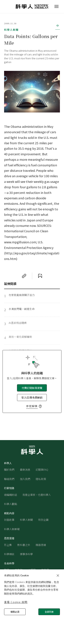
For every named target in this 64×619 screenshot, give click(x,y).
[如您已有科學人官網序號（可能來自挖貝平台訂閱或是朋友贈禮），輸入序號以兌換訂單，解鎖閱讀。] (40, 406)
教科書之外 (23, 545)
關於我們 (9, 469)
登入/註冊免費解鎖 (31, 397)
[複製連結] (24, 276)
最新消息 (25, 469)
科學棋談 (9, 554)
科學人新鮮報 (12, 529)
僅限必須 (14, 611)
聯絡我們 (9, 479)
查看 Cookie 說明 (15, 602)
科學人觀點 (10, 504)
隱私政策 (41, 479)
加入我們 (25, 479)
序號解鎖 (32, 406)
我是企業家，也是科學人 (37, 494)
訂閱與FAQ (42, 469)
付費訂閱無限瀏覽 (32, 388)
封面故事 (9, 519)
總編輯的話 (10, 494)
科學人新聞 (11, 29)
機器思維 (41, 545)
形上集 (8, 545)
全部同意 (49, 611)
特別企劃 (43, 519)
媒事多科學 (26, 554)
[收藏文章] (40, 276)
